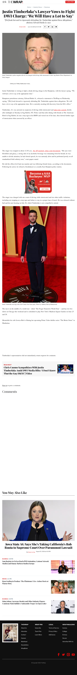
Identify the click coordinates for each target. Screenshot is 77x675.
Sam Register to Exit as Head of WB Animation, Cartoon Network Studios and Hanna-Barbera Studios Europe (25, 562)
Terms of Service (54, 628)
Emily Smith (22, 27)
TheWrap (24, 624)
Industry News (37, 7)
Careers (23, 638)
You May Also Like (14, 493)
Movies (4, 579)
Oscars (64, 638)
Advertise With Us (67, 641)
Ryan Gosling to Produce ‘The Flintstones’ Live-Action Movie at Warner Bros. (25, 582)
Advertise (24, 631)
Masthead (24, 641)
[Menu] (4, 2)
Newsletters (24, 645)
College (64, 631)
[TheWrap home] (15, 2)
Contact (23, 635)
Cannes (64, 628)
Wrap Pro (39, 624)
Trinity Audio (19, 83)
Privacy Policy (53, 631)
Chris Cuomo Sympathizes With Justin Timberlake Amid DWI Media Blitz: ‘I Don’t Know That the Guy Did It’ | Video (30, 370)
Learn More (38, 635)
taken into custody (60, 110)
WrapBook (24, 648)
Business (47, 7)
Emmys (64, 635)
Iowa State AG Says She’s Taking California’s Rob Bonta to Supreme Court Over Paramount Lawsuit (38, 545)
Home (29, 7)
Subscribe (70, 2)
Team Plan (38, 631)
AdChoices (52, 635)
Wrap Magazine (68, 624)
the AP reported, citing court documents (46, 151)
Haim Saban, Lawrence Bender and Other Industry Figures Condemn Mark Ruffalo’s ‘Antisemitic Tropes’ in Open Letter (24, 602)
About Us (24, 628)
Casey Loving (31, 552)
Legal (51, 624)
